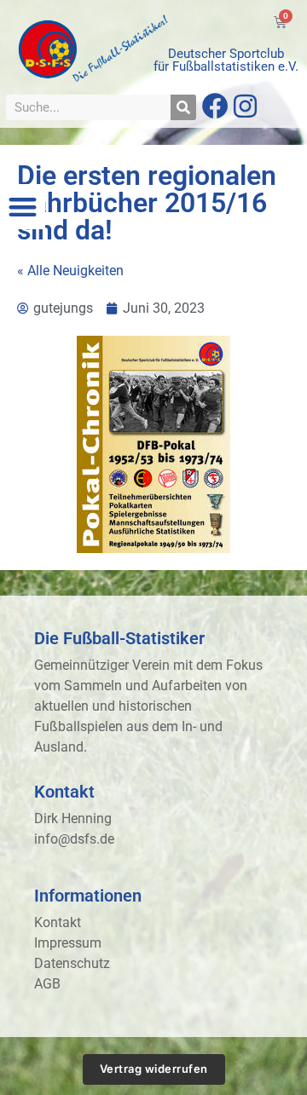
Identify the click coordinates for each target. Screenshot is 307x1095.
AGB (47, 984)
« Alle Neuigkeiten (70, 270)
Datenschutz (72, 963)
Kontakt (57, 922)
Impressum (67, 943)
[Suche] (183, 107)
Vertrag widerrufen (154, 1068)
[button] (22, 206)
